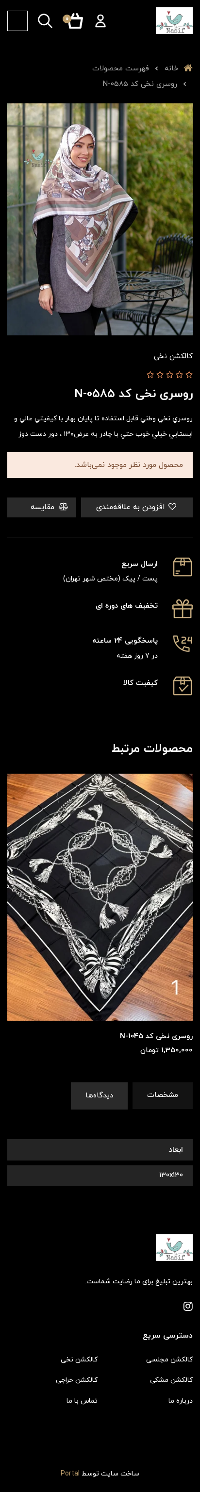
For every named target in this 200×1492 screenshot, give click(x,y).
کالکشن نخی (79, 1359)
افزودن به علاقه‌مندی (131, 507)
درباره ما (180, 1401)
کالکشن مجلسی (169, 1359)
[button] (100, 21)
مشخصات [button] (162, 1095)
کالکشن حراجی (77, 1380)
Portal (70, 1473)
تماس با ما (82, 1401)
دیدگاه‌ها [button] (99, 1096)
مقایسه (44, 507)
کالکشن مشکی (171, 1380)
